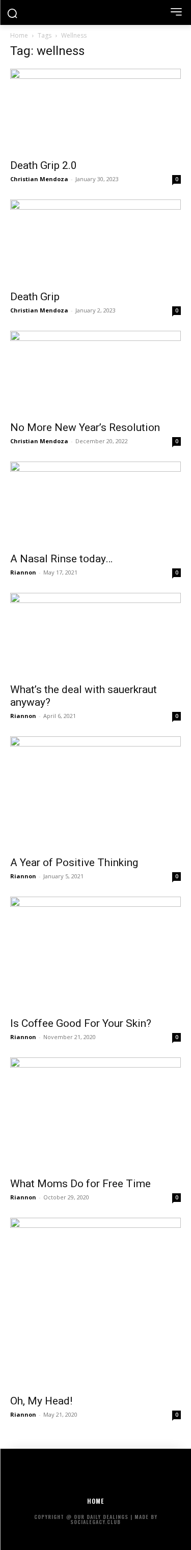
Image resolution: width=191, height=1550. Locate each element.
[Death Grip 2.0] (95, 111)
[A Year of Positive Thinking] (95, 793)
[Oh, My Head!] (95, 1303)
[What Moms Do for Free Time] (95, 1114)
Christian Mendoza (39, 179)
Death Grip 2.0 (43, 165)
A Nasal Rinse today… (61, 559)
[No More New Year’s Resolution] (95, 373)
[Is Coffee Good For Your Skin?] (95, 953)
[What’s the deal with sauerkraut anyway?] (95, 635)
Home (19, 35)
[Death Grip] (95, 241)
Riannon (23, 572)
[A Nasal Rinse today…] (95, 504)
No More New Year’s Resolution (85, 427)
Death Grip (35, 297)
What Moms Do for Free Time (80, 1184)
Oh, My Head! (41, 1401)
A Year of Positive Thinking (74, 862)
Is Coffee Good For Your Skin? (80, 1023)
